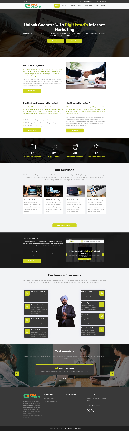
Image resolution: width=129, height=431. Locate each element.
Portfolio (80, 5)
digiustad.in (66, 428)
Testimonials (88, 5)
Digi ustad (78, 428)
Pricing (96, 5)
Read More (56, 41)
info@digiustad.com (87, 1)
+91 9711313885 (101, 1)
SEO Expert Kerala (49, 398)
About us (63, 5)
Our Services (71, 5)
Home (57, 5)
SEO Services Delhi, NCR (50, 401)
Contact (102, 5)
